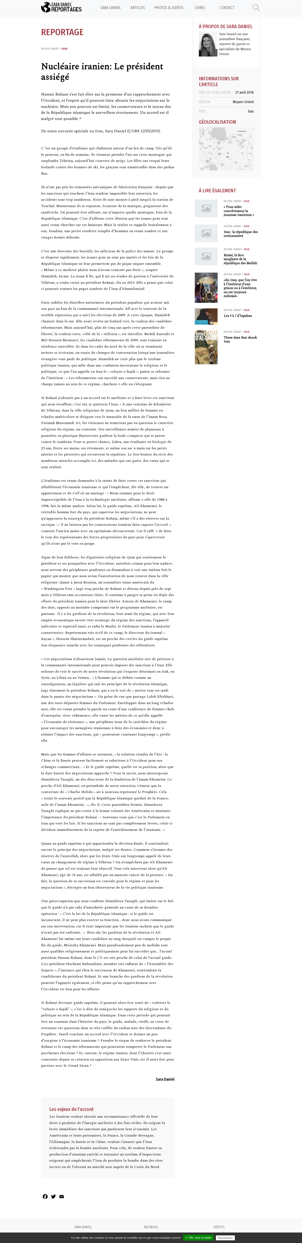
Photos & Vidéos (168, 7)
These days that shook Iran (240, 339)
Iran (64, 49)
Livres (200, 7)
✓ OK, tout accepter (198, 1237)
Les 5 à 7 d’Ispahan (238, 315)
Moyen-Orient (50, 49)
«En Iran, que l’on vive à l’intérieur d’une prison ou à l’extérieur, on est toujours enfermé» (240, 288)
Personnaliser (225, 1237)
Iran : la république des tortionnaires (241, 234)
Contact (227, 7)
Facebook (151, 1227)
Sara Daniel (110, 7)
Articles (137, 7)
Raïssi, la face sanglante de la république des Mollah (240, 259)
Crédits (219, 1227)
